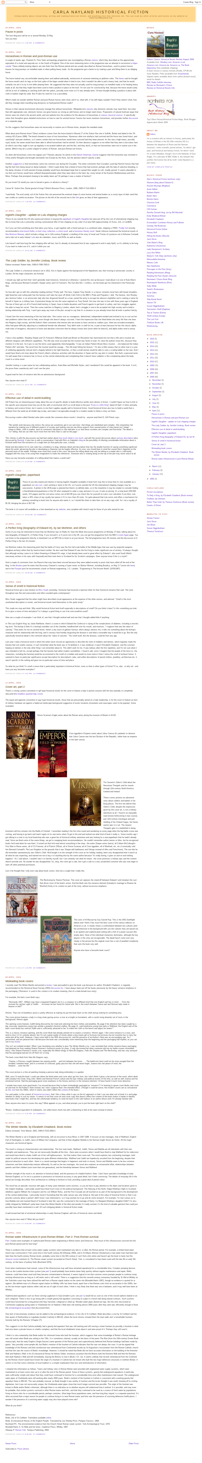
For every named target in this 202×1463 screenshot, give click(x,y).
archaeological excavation (20, 1308)
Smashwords (183, 74)
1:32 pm (28, 968)
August (155, 395)
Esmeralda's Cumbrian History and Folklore (165, 222)
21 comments (40, 384)
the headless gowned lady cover (28, 694)
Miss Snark (43, 590)
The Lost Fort (152, 319)
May (154, 407)
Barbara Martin (153, 192)
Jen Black (151, 525)
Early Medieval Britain (156, 216)
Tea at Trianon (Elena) (156, 313)
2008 (152, 369)
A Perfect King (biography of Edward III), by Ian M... (174, 437)
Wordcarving (152, 326)
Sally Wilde (151, 286)
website (62, 509)
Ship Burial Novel (154, 299)
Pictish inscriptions (155, 492)
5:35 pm (28, 1113)
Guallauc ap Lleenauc (156, 499)
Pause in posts (14, 31)
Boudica (19, 565)
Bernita (20, 440)
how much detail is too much (71, 438)
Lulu (33, 237)
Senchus (150, 296)
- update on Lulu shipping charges (36, 214)
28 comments (39, 968)
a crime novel (62, 231)
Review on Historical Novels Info (161, 88)
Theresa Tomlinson (155, 531)
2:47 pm (28, 673)
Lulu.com (38, 485)
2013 (152, 350)
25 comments (39, 1113)
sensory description (124, 438)
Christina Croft (153, 202)
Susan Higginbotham (156, 306)
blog (81, 440)
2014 (152, 346)
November (156, 384)
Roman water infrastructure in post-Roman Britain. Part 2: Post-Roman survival (51, 1236)
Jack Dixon (151, 239)
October (156, 388)
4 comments (39, 43)
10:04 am (29, 514)
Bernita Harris (153, 199)
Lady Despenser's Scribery (158, 249)
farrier (121, 78)
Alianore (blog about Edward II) (160, 182)
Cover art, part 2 (15, 686)
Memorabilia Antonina (156, 259)
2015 (152, 342)
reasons (90, 109)
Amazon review (12, 1259)
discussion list (57, 988)
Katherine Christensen (156, 246)
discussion (133, 118)
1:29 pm (28, 43)
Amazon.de (164, 65)
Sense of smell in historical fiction (25, 586)
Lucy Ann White (153, 253)
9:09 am (28, 1223)
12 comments (39, 201)
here (132, 565)
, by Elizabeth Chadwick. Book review (38, 1126)
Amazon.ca (175, 65)
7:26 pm (28, 201)
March (155, 466)
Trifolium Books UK (155, 322)
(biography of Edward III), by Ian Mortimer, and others (45, 527)
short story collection (46, 231)
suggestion (17, 164)
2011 (152, 358)
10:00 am (29, 573)
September (157, 392)
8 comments (39, 573)
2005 (152, 479)
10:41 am (29, 250)
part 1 (48, 1271)
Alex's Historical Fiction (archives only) (163, 179)
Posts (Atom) (23, 1449)
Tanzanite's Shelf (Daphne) (158, 309)
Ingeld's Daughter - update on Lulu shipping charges (174, 421)
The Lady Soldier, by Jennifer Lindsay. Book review (173, 425)
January (156, 474)
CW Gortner (152, 209)
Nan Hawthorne (153, 266)
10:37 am (29, 384)
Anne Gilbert (152, 189)
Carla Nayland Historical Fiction (101, 12)
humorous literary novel (84, 231)
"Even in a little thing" (100, 405)
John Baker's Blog (154, 242)
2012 (152, 354)
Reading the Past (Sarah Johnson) (161, 276)
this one (11, 1090)
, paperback (22, 474)
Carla (153, 134)
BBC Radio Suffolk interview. (159, 82)
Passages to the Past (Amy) (159, 269)
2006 (152, 377)
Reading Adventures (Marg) (158, 273)
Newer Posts (10, 1443)
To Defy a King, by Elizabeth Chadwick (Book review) (170, 495)
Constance (151, 206)
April (154, 411)
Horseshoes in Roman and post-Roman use (31, 56)
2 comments (39, 250)
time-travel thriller (27, 231)
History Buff (152, 232)
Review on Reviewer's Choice (159, 85)
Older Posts (134, 1443)
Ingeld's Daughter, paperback (164, 433)
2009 (152, 365)
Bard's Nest (152, 196)
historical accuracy (42, 1094)
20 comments (40, 514)
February (156, 470)
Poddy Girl (123, 228)
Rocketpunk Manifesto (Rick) (159, 282)
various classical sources (112, 115)
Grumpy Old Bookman (156, 226)
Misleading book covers (19, 981)
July (154, 399)
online (48, 1418)
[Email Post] (45, 43)
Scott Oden (152, 293)
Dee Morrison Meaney (14, 234)
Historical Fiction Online (157, 229)
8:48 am (28, 1434)
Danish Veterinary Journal (87, 155)
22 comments (39, 1223)
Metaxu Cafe (152, 262)
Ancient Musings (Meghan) (158, 186)
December (156, 380)
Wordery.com (166, 62)
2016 (152, 339)
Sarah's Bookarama (155, 289)
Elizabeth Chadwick (155, 219)
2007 (152, 373)
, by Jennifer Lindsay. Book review (35, 260)
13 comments (39, 673)
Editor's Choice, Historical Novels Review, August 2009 (170, 59)
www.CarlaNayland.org (100, 18)
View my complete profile (160, 167)
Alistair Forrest (153, 518)
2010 (152, 361)
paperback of (76, 219)
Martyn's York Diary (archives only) (162, 256)
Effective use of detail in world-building (28, 397)
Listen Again (123, 535)
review (49, 985)
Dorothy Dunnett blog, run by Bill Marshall (164, 212)
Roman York (20, 1430)
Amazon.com (152, 65)
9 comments (39, 461)
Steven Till (151, 302)
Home (72, 1443)
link (77, 197)
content (64, 1090)
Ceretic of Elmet (154, 505)
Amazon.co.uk (179, 62)
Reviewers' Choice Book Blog (159, 279)
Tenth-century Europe (156, 316)
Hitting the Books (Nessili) (158, 236)
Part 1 (8, 1241)
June (154, 403)
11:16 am (28, 461)
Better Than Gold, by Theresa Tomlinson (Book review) (170, 502)
